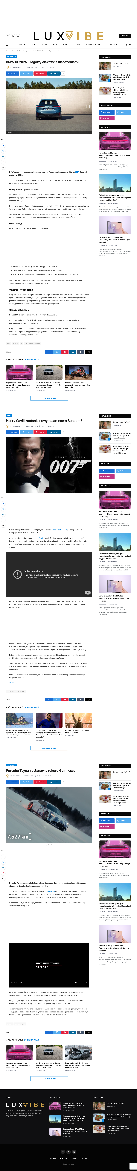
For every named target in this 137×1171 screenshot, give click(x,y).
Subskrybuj (125, 35)
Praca (74, 1158)
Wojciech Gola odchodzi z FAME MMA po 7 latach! (77, 732)
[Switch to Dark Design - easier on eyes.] (126, 45)
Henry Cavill (38, 538)
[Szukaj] (130, 44)
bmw (8, 343)
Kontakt (53, 1158)
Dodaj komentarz (49, 398)
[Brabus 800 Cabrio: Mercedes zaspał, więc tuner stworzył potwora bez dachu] (78, 372)
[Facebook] (3, 145)
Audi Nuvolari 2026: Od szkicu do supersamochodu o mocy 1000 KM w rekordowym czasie (48, 385)
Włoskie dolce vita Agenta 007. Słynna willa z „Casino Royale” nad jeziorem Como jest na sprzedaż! (18, 733)
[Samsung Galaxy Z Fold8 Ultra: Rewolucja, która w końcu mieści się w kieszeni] (115, 225)
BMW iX (15, 343)
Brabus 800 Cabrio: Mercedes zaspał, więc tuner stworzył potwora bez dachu (78, 385)
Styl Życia (112, 45)
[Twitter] (3, 151)
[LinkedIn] (3, 156)
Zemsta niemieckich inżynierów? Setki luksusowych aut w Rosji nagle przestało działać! (78, 1065)
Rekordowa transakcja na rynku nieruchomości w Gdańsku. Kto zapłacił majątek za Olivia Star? (115, 197)
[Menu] (7, 44)
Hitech (44, 45)
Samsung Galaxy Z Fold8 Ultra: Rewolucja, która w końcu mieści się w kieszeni (114, 239)
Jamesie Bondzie (60, 530)
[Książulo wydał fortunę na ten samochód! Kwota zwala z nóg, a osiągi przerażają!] (19, 372)
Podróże (76, 45)
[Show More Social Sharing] (63, 73)
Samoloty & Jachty (94, 45)
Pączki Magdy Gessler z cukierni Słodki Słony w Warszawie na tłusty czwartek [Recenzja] (121, 91)
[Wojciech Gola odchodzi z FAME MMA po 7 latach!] (78, 720)
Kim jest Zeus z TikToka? (121, 63)
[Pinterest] (3, 162)
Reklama (83, 1158)
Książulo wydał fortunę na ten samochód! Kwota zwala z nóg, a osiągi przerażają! (18, 385)
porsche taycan (20, 1024)
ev (21, 343)
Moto (65, 45)
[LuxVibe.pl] (68, 36)
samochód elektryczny (32, 343)
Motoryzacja (11, 56)
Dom (33, 45)
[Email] (3, 167)
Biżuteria (22, 45)
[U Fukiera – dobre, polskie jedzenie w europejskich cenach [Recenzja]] (105, 78)
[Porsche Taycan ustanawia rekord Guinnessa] (49, 815)
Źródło (11, 683)
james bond (21, 691)
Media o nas (64, 1158)
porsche (9, 1024)
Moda (54, 45)
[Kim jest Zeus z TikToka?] (105, 66)
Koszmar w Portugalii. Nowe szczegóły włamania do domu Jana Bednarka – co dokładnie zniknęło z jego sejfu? (49, 734)
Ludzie (9, 415)
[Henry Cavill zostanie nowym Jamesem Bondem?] (49, 465)
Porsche (51, 891)
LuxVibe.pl (16, 67)
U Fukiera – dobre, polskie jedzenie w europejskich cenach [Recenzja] (122, 77)
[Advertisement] (68, 15)
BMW (77, 172)
